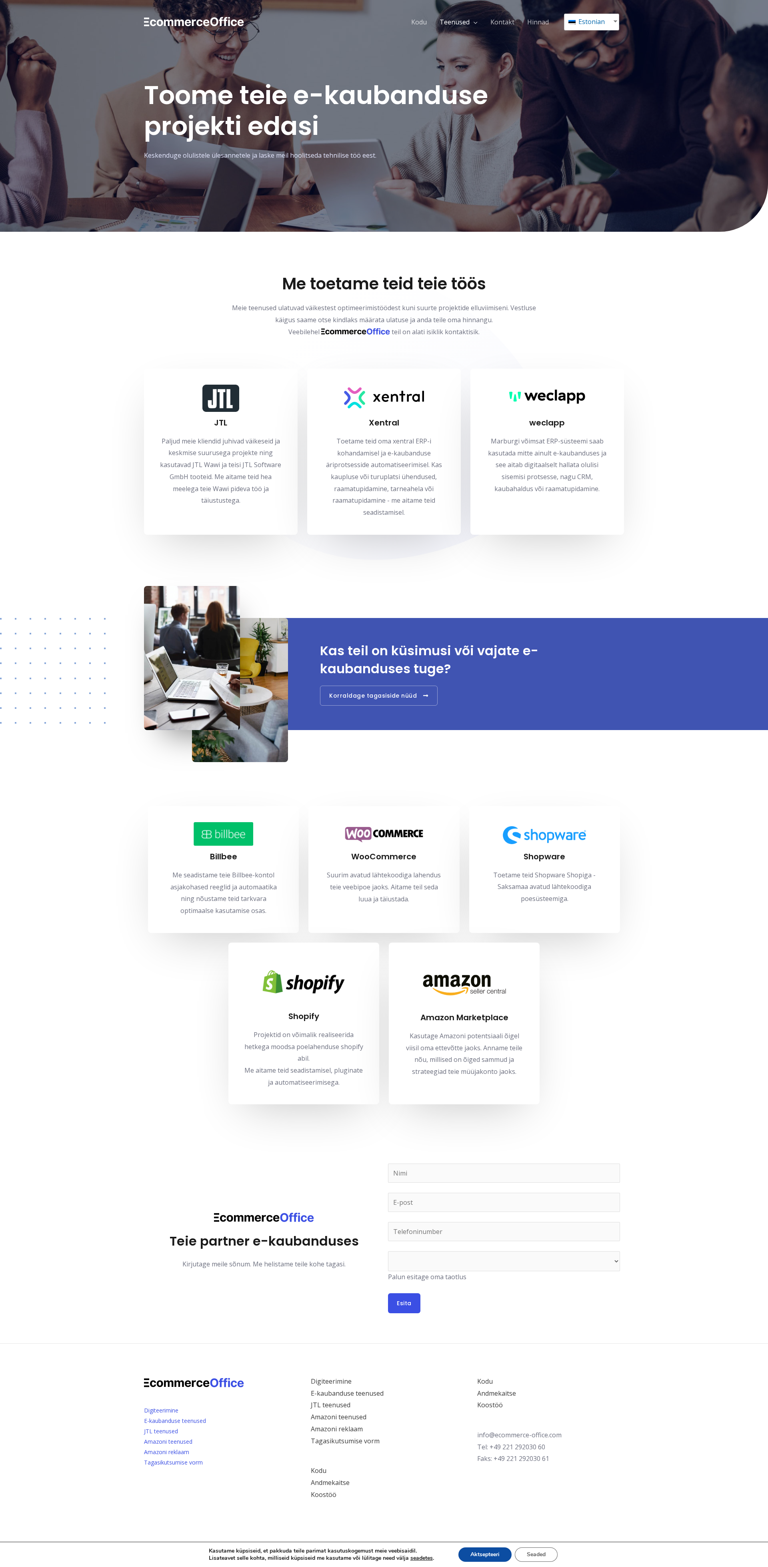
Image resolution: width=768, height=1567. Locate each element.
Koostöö (323, 1494)
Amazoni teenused (168, 1441)
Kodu (419, 22)
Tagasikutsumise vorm (173, 1462)
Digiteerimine (161, 1410)
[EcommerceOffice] (194, 21)
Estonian (591, 21)
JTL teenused (161, 1431)
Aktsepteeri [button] (485, 1554)
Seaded (536, 1554)
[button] (379, 696)
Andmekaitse (330, 1482)
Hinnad (538, 22)
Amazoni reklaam (166, 1452)
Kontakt (502, 22)
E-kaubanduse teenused (175, 1421)
